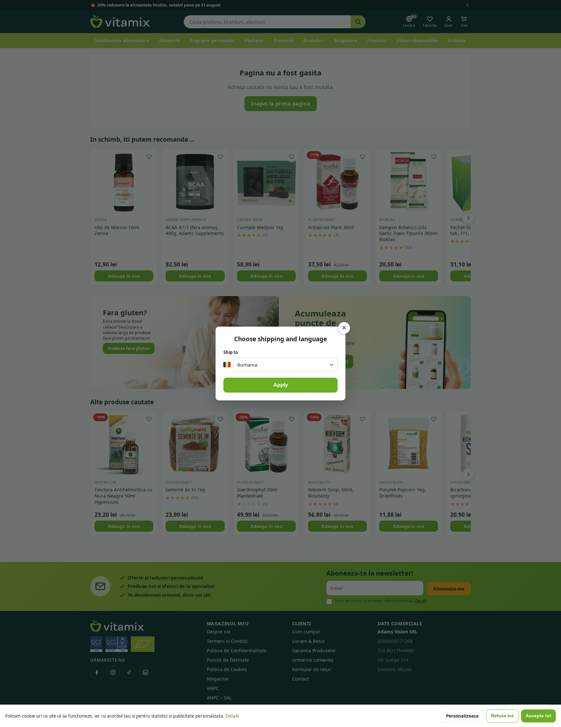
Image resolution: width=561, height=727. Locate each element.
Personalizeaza (462, 716)
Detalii (232, 716)
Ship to (230, 352)
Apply (280, 385)
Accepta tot (538, 715)
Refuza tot (502, 715)
